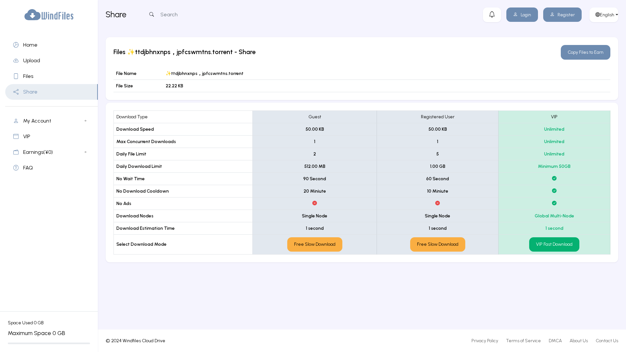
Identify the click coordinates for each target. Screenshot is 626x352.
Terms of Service (523, 341)
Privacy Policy (484, 341)
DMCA (555, 341)
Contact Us (607, 341)
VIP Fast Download (554, 244)
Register (566, 15)
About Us (579, 341)
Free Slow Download (314, 244)
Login (526, 15)
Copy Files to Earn (586, 52)
